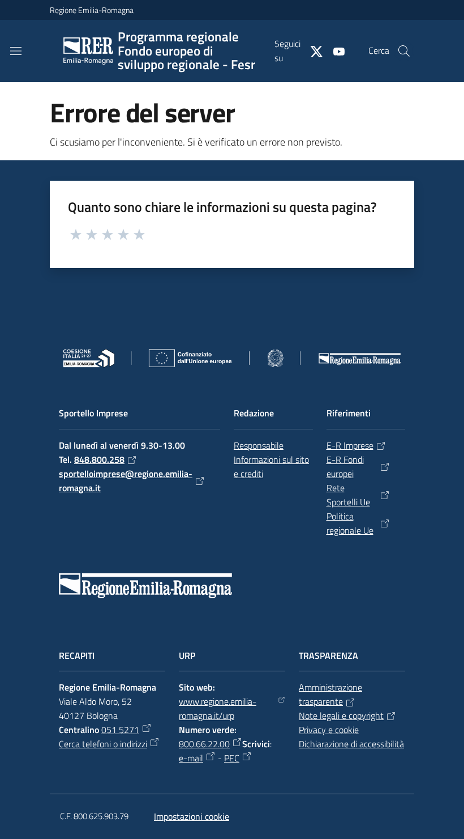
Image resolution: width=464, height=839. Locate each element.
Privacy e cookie (329, 729)
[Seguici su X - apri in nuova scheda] (311, 50)
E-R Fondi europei (345, 466)
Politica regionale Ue (349, 523)
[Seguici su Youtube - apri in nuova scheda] (334, 50)
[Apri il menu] (16, 51)
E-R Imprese (349, 445)
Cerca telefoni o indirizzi (103, 744)
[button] (404, 51)
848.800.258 (99, 459)
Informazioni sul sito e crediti (271, 466)
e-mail (191, 758)
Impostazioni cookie (191, 816)
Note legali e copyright (341, 715)
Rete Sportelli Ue (348, 495)
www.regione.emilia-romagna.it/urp (217, 708)
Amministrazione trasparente (330, 694)
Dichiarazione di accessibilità (351, 744)
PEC (231, 758)
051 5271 (120, 729)
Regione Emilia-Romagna (92, 10)
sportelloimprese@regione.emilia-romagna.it (125, 481)
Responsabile (258, 445)
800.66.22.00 (204, 744)
